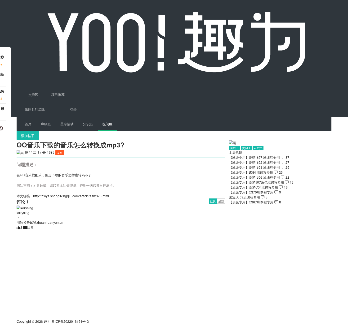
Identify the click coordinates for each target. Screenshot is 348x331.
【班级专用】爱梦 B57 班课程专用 (254, 157)
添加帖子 (27, 135)
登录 (73, 109)
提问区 (107, 123)
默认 (213, 201)
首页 (28, 123)
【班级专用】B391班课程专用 (251, 172)
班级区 (46, 123)
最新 (221, 201)
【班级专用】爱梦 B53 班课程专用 (254, 167)
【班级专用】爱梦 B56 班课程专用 (254, 177)
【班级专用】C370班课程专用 (251, 192)
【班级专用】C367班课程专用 (251, 202)
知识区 (88, 123)
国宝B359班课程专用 (244, 197)
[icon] (18, 328)
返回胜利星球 (35, 109)
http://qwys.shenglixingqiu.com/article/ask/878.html (71, 195)
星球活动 (67, 123)
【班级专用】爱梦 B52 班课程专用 (254, 162)
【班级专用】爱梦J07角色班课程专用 (256, 182)
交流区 (32, 94)
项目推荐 (57, 94)
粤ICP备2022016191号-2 (70, 321)
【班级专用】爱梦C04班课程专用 (253, 187)
